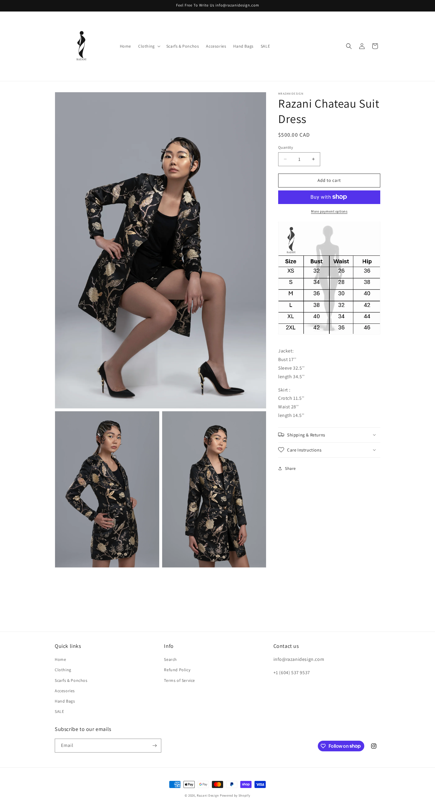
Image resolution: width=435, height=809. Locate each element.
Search (170, 659)
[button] (149, 46)
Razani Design (208, 795)
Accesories (65, 690)
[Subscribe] (154, 746)
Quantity (285, 147)
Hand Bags (65, 701)
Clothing (63, 669)
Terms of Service (179, 680)
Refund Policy (177, 669)
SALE (59, 711)
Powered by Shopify (235, 795)
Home (60, 659)
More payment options (329, 211)
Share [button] (290, 468)
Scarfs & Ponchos (71, 680)
